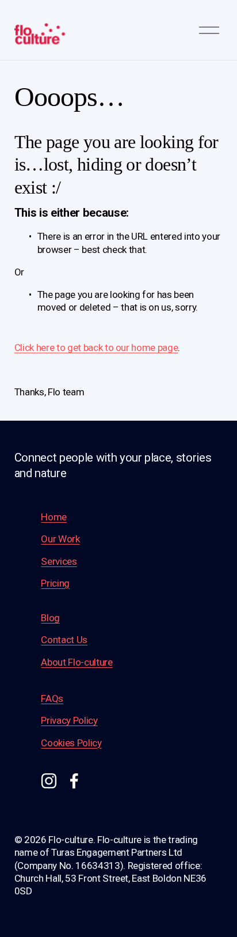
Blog (50, 618)
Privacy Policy (69, 720)
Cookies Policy (71, 743)
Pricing (55, 583)
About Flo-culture (76, 662)
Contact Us (64, 639)
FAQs (52, 698)
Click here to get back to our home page (96, 347)
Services (59, 561)
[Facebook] (74, 781)
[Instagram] (49, 781)
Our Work (60, 539)
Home (54, 517)
